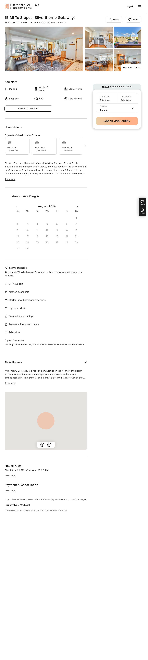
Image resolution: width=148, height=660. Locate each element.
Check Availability (117, 121)
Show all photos (131, 67)
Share (116, 19)
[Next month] (77, 206)
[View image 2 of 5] (98, 37)
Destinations (16, 510)
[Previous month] (17, 206)
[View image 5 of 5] (127, 60)
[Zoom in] (42, 444)
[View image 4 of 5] (98, 60)
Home (7, 510)
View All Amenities (28, 108)
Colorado (41, 510)
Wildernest (51, 510)
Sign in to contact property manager (68, 499)
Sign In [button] (130, 6)
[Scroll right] (85, 146)
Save (135, 19)
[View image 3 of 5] (127, 37)
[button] (18, 248)
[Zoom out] (49, 444)
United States (30, 510)
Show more (10, 179)
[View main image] (44, 49)
